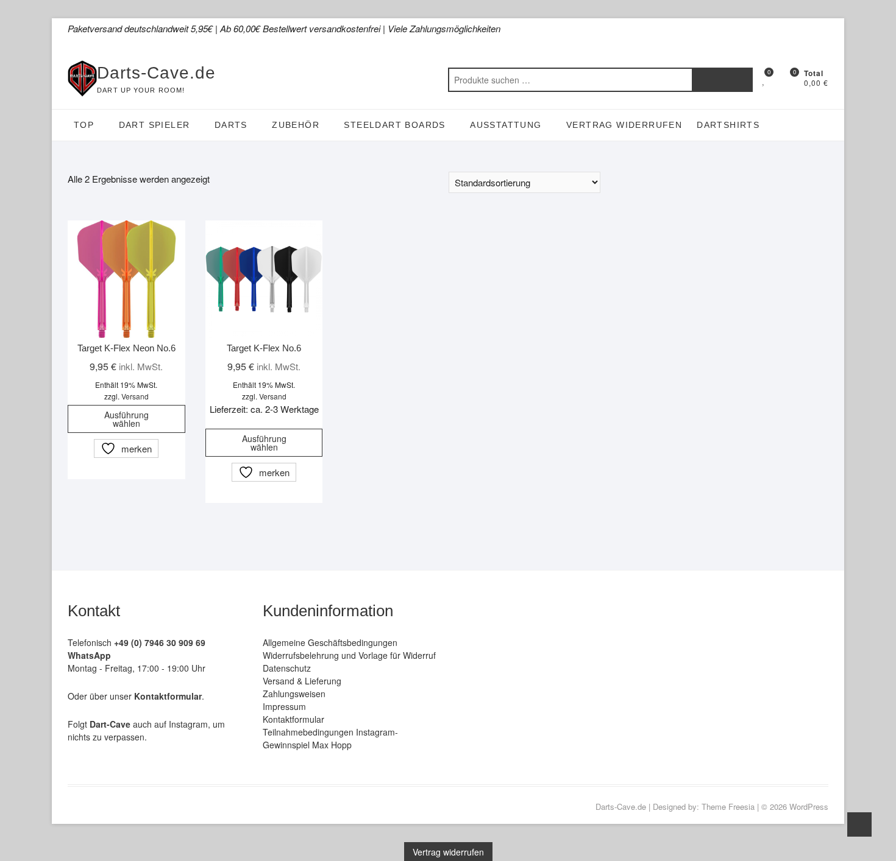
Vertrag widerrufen (624, 125)
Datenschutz (287, 668)
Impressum (284, 706)
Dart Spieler (154, 125)
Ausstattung (505, 125)
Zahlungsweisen (294, 693)
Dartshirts (728, 125)
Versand (135, 396)
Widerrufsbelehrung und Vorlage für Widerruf (349, 655)
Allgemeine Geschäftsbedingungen (330, 642)
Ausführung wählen (126, 419)
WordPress (808, 806)
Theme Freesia (728, 806)
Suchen (722, 80)
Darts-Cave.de (156, 72)
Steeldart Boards (394, 125)
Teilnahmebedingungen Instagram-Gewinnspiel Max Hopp (330, 738)
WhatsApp (89, 655)
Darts (231, 125)
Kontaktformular (293, 719)
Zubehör (295, 125)
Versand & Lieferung (302, 681)
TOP (84, 125)
